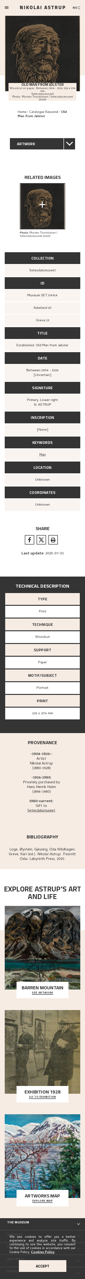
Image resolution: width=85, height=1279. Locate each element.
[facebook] (29, 540)
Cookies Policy (43, 1252)
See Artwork (42, 993)
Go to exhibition (42, 1097)
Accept (42, 1266)
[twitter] (41, 540)
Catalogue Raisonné (43, 112)
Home (22, 112)
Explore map (42, 1201)
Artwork (26, 143)
